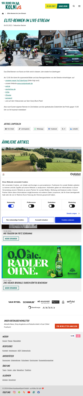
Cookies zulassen (68, 220)
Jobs (14, 370)
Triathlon (28, 370)
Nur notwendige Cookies (15, 220)
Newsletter (17, 341)
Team (4, 370)
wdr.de (7, 86)
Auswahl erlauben (41, 220)
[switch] (31, 206)
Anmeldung (57, 6)
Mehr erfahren (11, 238)
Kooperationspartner (46, 360)
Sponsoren (6, 360)
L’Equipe (8, 95)
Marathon (20, 370)
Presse (10, 341)
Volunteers (25, 360)
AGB (19, 351)
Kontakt (5, 351)
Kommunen (34, 360)
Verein (9, 370)
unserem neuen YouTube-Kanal (16, 81)
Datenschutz (26, 351)
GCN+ (7, 92)
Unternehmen (15, 360)
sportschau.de (10, 89)
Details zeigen (72, 213)
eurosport (8, 98)
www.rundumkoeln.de (25, 83)
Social (4, 341)
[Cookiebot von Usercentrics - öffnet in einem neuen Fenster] (72, 174)
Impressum (13, 351)
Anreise (5, 380)
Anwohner (12, 380)
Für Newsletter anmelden (66, 326)
